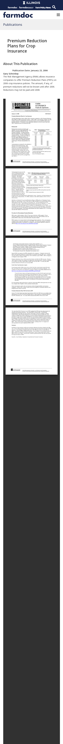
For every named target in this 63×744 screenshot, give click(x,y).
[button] (58, 14)
